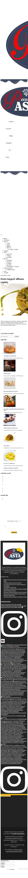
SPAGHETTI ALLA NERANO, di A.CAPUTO (13, 318)
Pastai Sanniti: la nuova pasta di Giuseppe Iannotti (15, 489)
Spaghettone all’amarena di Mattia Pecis (13, 492)
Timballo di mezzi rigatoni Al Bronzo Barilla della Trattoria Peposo (15, 589)
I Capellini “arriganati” (9, 480)
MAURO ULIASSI (7, 373)
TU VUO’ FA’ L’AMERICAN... (9, 463)
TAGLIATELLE (6, 445)
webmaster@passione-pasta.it (14, 851)
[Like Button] (1, 329)
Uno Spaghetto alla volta (9, 490)
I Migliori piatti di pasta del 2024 (11, 477)
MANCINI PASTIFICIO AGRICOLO (11, 391)
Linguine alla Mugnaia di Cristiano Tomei (14, 488)
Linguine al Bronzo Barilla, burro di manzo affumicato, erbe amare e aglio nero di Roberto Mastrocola (14, 485)
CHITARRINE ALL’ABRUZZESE (10, 355)
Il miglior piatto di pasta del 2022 (11, 428)
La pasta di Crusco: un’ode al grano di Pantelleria (15, 478)
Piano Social (18, 849)
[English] (2, 235)
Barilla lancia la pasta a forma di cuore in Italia (14, 476)
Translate (12, 869)
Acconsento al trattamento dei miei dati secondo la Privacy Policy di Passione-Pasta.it (15, 528)
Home (2, 275)
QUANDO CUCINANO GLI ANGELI (11, 468)
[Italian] (1, 235)
